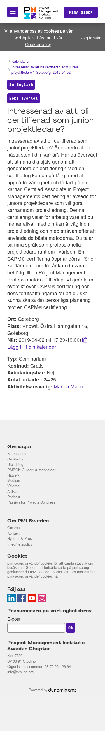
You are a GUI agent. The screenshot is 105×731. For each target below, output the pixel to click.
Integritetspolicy (19, 544)
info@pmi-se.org (20, 671)
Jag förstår (91, 38)
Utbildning (15, 464)
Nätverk (13, 475)
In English (21, 84)
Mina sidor (81, 12)
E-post (13, 619)
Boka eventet (23, 98)
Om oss (13, 527)
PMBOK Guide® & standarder (31, 469)
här (56, 576)
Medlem (13, 480)
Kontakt (13, 533)
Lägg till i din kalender (31, 346)
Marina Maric (68, 386)
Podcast (13, 496)
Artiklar (12, 491)
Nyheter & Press (20, 538)
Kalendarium (17, 453)
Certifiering (15, 459)
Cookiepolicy (38, 44)
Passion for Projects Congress (31, 502)
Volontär (13, 485)
